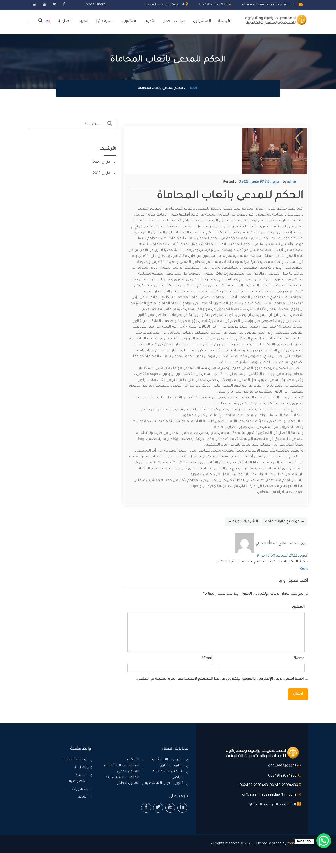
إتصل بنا (65, 21)
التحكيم (133, 760)
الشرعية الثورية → (243, 522)
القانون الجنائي (127, 783)
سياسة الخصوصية (78, 778)
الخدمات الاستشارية (122, 777)
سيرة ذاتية (104, 21)
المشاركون (202, 21)
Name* (299, 659)
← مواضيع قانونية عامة (285, 522)
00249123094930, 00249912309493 (269, 786)
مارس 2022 (101, 162)
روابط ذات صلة (75, 760)
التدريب (149, 21)
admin (291, 182)
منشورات (128, 21)
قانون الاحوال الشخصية (164, 783)
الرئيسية (225, 21)
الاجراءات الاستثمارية (166, 760)
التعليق (298, 607)
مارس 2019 (101, 173)
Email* (207, 659)
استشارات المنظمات (121, 766)
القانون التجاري (171, 766)
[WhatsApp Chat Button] (323, 840)
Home (193, 88)
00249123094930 (213, 5)
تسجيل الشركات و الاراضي (168, 774)
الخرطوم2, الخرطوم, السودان (165, 5)
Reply (304, 569)
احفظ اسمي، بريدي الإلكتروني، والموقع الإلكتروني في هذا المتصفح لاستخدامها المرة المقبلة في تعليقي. (220, 679)
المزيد (83, 21)
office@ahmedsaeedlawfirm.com (270, 5)
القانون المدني (128, 772)
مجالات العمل (174, 21)
